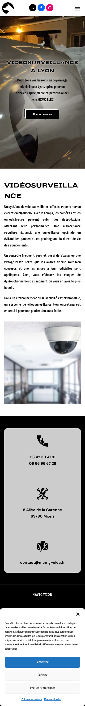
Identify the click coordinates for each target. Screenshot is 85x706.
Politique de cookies (31, 699)
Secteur (66, 604)
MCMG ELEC (46, 100)
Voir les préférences (42, 688)
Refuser (42, 675)
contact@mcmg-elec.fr (42, 562)
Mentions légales (52, 699)
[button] (78, 614)
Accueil (18, 604)
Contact (42, 604)
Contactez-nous (42, 114)
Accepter (43, 662)
